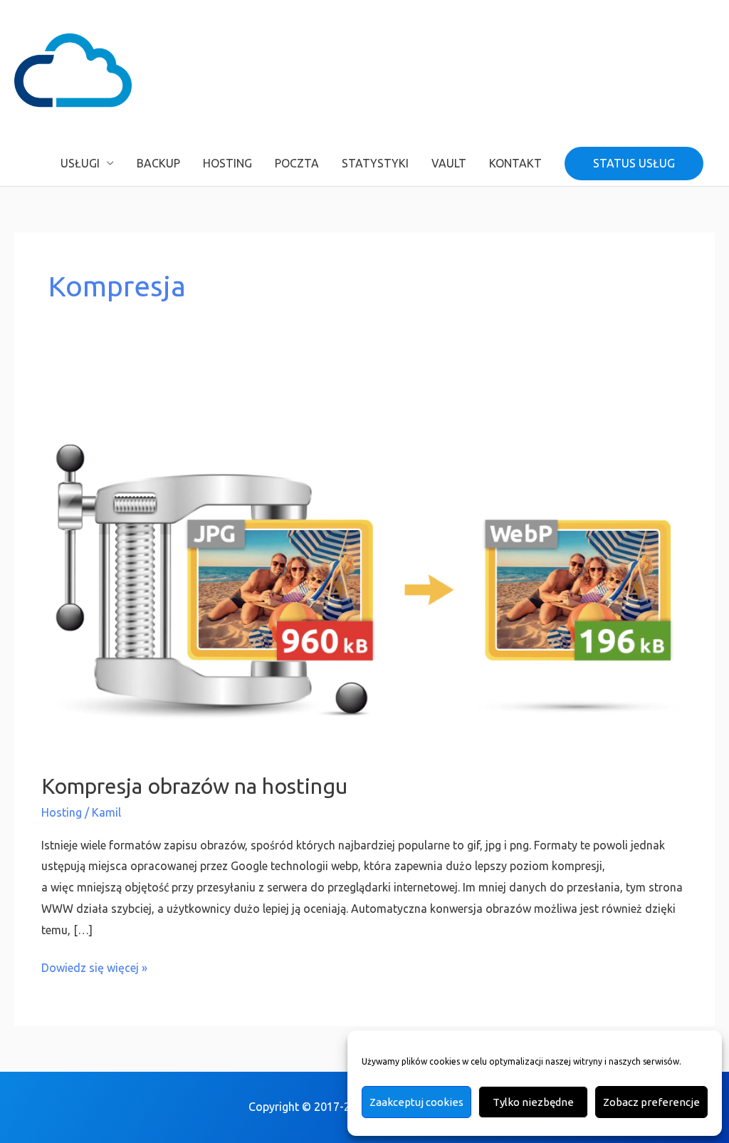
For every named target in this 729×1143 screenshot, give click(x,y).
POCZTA (297, 163)
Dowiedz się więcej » (94, 966)
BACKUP (158, 163)
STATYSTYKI (375, 163)
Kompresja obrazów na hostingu (194, 786)
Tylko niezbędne (533, 1102)
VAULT (448, 163)
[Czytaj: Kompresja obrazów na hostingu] (364, 567)
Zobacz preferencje (651, 1102)
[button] (634, 163)
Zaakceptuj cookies (416, 1102)
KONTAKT (515, 163)
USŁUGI (80, 163)
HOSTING (227, 163)
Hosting (61, 812)
